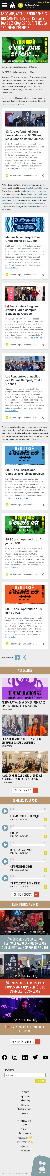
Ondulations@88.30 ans (36, 188)
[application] (29, 811)
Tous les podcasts (22, 894)
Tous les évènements (22, 1042)
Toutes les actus (22, 790)
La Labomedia (10, 1173)
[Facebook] (17, 657)
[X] (24, 657)
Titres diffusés (42, 2)
